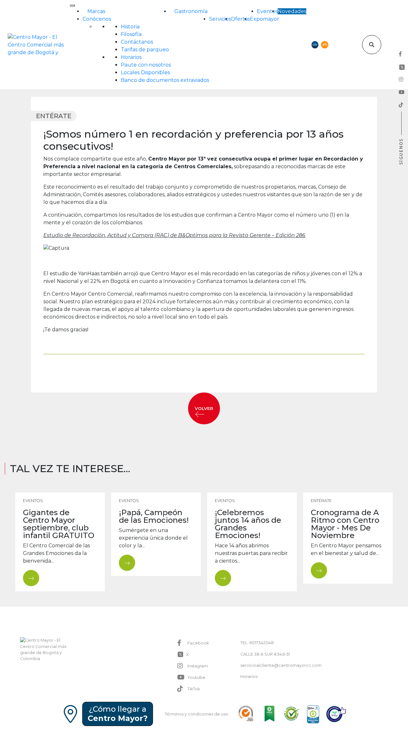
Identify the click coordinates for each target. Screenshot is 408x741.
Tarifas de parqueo (145, 50)
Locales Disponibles (145, 72)
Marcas (96, 11)
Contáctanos (137, 42)
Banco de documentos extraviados (165, 80)
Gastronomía (191, 11)
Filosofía (131, 34)
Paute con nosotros (146, 65)
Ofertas (240, 19)
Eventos (267, 11)
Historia (130, 27)
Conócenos (97, 19)
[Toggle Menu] (72, 5)
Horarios (131, 57)
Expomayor (264, 19)
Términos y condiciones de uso (196, 714)
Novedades (292, 11)
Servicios (220, 19)
